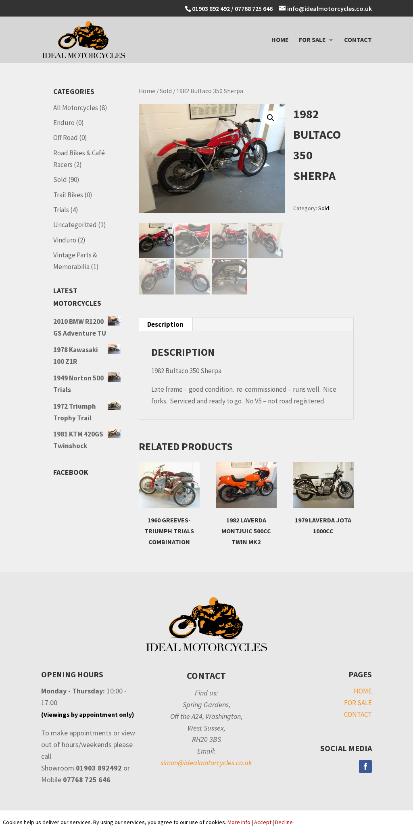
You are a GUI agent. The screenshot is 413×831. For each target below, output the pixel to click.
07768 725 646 (254, 8)
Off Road (65, 137)
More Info (238, 822)
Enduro (64, 122)
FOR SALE (312, 40)
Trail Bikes (68, 194)
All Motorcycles (75, 107)
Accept (262, 822)
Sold (166, 91)
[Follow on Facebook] (365, 766)
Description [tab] (165, 324)
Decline (284, 822)
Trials (61, 209)
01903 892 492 (211, 8)
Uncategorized (75, 224)
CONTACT (358, 40)
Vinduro (64, 240)
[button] (270, 118)
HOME (280, 40)
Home (147, 91)
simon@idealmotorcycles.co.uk (206, 762)
